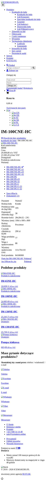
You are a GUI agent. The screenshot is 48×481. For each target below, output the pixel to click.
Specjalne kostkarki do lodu (28, 19)
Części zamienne (19, 36)
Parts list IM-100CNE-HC (12, 258)
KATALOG (11, 60)
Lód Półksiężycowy (25, 29)
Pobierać (27, 258)
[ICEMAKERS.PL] (10, 2)
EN (17, 113)
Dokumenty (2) (12, 196)
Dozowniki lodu (24, 26)
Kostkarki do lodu (24, 14)
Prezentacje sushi (19, 53)
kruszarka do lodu (19, 48)
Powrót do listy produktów (14, 138)
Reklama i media (13, 427)
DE (17, 115)
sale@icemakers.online (16, 434)
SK (17, 120)
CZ (17, 125)
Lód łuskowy (22, 24)
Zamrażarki (22, 46)
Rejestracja (28, 88)
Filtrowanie (16, 34)
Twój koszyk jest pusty (16, 108)
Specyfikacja (11, 193)
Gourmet (21, 22)
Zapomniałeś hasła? (14, 88)
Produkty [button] (10, 9)
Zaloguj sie (11, 86)
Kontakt (9, 58)
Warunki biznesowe (14, 443)
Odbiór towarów (13, 441)
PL (17, 122)
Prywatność (11, 439)
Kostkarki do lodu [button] (19, 12)
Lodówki (21, 43)
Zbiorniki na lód (18, 31)
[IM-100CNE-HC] (9, 143)
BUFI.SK (26, 474)
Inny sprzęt (16, 51)
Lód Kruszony (23, 17)
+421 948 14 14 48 (14, 432)
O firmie (9, 424)
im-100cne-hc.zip (8, 261)
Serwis (9, 56)
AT (16, 117)
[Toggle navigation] (3, 5)
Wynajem (16, 39)
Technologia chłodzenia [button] (22, 41)
